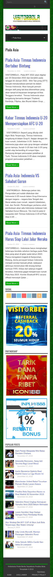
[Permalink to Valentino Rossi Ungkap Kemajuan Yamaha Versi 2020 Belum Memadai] (9, 508)
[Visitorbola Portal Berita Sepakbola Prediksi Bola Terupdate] (26, 20)
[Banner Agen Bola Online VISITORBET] (26, 30)
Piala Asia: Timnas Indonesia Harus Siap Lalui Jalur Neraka (26, 236)
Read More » (12, 107)
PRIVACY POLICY (39, 575)
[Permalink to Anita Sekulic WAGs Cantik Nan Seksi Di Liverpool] (9, 548)
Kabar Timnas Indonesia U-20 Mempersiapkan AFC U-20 (26, 120)
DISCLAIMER (21, 575)
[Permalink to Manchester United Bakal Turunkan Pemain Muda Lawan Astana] (9, 488)
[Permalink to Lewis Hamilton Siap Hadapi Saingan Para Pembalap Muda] (9, 518)
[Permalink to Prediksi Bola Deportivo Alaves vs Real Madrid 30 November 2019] (9, 498)
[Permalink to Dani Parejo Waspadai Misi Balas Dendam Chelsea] (9, 457)
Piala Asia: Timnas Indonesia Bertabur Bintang (25, 63)
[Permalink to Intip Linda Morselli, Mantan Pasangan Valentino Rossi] (9, 538)
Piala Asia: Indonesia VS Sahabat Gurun (22, 178)
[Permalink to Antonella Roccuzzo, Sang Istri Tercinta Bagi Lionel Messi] (9, 467)
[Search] (46, 2)
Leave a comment (30, 71)
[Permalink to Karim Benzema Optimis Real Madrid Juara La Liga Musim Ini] (9, 478)
